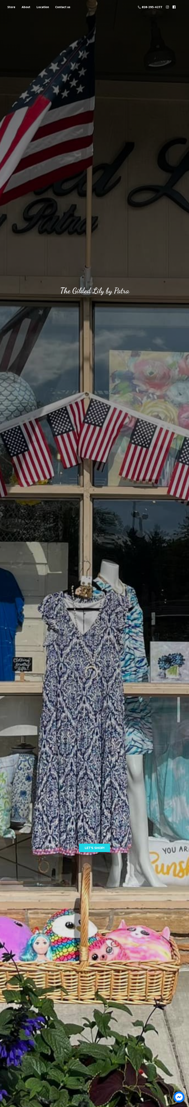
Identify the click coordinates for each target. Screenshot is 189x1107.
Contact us (62, 7)
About (26, 7)
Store (11, 7)
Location (43, 7)
